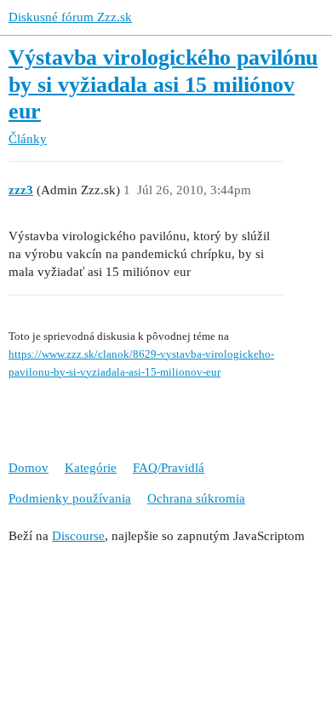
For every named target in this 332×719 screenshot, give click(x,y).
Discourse (78, 536)
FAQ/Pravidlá (168, 468)
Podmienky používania (70, 498)
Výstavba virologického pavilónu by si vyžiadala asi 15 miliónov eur (163, 84)
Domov (29, 468)
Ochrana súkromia (196, 498)
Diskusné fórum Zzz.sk (70, 17)
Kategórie (91, 468)
